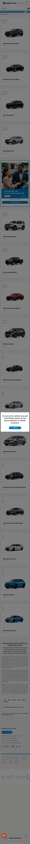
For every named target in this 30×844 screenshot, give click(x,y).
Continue (15, 428)
